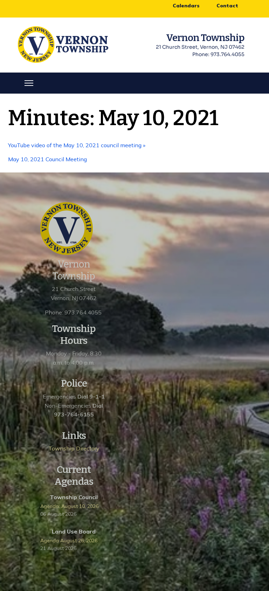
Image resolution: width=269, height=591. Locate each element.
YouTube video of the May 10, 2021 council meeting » (76, 145)
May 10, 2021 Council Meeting (48, 159)
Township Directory (73, 448)
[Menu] (29, 83)
